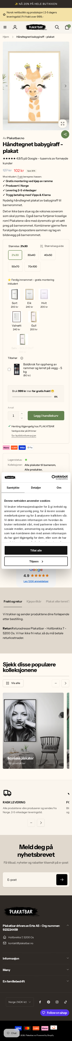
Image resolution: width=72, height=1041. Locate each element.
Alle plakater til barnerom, (40, 465)
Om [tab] (59, 487)
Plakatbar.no (13, 138)
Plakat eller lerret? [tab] (58, 601)
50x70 (15, 266)
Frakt (20, 176)
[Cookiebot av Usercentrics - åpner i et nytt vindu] (52, 477)
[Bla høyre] (65, 86)
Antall (11, 407)
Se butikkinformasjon (23, 435)
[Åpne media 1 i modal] (36, 86)
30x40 (31, 255)
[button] (5, 27)
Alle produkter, (33, 469)
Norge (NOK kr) (17, 1002)
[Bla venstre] (7, 86)
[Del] (65, 134)
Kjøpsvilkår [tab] (34, 601)
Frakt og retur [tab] (13, 601)
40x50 (48, 255)
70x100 (32, 266)
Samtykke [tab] (13, 487)
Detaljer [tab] (36, 487)
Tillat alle (36, 550)
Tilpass (34, 561)
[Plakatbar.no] (21, 916)
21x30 (15, 255)
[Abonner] (61, 879)
